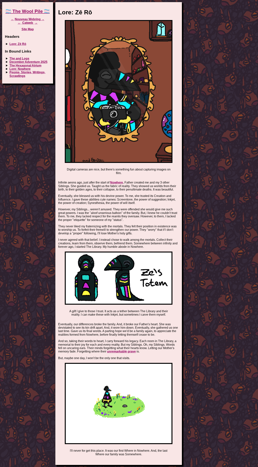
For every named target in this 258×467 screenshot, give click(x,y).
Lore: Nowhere (20, 68)
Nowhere (116, 182)
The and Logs (19, 58)
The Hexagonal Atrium (25, 65)
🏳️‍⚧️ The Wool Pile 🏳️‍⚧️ (27, 11)
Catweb (28, 22)
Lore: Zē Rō (17, 44)
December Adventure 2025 (28, 62)
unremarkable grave (121, 351)
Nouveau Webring (28, 19)
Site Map (28, 29)
